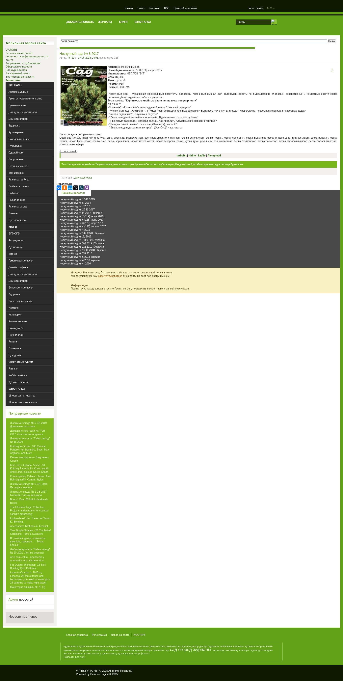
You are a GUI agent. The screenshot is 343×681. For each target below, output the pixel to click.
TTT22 (70, 57)
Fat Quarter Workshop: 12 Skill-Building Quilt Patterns (28, 566)
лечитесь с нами (120, 650)
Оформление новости (19, 66)
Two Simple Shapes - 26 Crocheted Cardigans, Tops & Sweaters (30, 532)
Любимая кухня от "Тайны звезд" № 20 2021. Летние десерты (30, 551)
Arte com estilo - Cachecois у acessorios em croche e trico (27, 559)
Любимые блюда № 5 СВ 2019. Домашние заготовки (28, 425)
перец (171, 164)
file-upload (214, 155)
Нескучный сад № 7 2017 (75, 206)
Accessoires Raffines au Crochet (29, 526)
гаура (217, 164)
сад (167, 650)
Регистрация (255, 8)
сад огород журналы (190, 649)
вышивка (133, 646)
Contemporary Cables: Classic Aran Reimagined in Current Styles (30, 478)
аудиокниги (85, 646)
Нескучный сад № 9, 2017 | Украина (81, 212)
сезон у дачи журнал (121, 653)
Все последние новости (20, 76)
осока (153, 164)
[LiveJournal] (81, 187)
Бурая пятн (237, 164)
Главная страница (77, 634)
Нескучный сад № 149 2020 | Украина (82, 233)
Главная (128, 8)
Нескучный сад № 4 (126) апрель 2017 (83, 226)
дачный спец (157, 646)
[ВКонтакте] (59, 187)
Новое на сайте (120, 634)
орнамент (158, 650)
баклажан (99, 646)
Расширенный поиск (18, 73)
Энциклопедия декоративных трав (114, 164)
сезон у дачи (100, 653)
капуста (260, 646)
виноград (111, 646)
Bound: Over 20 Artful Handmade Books (29, 501)
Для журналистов (16, 69)
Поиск (141, 8)
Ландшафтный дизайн (188, 164)
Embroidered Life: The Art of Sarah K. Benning (30, 520)
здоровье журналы (244, 646)
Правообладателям (185, 8)
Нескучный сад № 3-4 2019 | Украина (82, 243)
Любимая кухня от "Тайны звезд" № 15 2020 (30, 440)
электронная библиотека (92, 9)
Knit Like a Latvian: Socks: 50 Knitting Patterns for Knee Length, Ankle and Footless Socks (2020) (29, 468)
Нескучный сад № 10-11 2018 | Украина (83, 250)
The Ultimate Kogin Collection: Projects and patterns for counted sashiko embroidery (29, 510)
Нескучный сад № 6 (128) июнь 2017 (81, 219)
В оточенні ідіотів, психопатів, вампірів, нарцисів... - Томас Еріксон (28, 541)
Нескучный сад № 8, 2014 (75, 202)
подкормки (207, 164)
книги (269, 646)
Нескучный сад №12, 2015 (75, 236)
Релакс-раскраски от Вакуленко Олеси (29, 459)
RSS (167, 8)
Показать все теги (74, 656)
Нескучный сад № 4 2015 (75, 229)
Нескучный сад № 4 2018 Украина (80, 260)
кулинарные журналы (78, 650)
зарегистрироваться (110, 275)
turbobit (182, 155)
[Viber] (86, 187)
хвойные (90, 164)
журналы (213, 646)
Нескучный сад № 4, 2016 (75, 263)
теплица (225, 164)
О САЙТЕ (11, 49)
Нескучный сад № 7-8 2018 (76, 253)
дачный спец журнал (178, 646)
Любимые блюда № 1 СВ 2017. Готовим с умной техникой (28, 493)
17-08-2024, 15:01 (88, 57)
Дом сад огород (83, 177)
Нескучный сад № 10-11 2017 (77, 209)
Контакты (154, 8)
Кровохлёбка (142, 164)
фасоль (145, 653)
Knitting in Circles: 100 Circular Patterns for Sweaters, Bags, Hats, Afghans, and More (30, 449)
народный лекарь (141, 650)
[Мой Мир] (70, 187)
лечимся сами (100, 650)
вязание (144, 646)
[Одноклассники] (64, 187)
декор (195, 646)
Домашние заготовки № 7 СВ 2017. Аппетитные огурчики (27, 432)
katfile (202, 155)
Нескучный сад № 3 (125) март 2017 (81, 223)
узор (137, 653)
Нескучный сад (75, 164)
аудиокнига (71, 646)
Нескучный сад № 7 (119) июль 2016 (81, 216)
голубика (162, 164)
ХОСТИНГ (140, 634)
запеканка (226, 646)
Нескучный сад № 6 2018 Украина (80, 256)
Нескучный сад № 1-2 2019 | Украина (82, 246)
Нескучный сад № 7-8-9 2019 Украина (82, 239)
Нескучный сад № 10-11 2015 (77, 199)
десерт (203, 646)
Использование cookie (19, 53)
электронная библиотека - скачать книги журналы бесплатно (69, 672)
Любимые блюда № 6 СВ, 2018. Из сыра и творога (29, 485)
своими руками (82, 653)
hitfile (193, 155)
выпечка (122, 646)
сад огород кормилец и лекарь (230, 650)
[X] (75, 187)
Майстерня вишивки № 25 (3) (27, 587)
